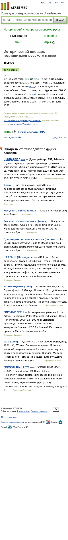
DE (49, 2)
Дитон (7, 184)
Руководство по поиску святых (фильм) (29, 239)
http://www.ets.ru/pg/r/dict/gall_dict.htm (22, 120)
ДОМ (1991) (11, 341)
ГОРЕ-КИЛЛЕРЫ (14, 312)
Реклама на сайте (39, 411)
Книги (18, 42)
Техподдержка (23, 411)
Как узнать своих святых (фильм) (25, 221)
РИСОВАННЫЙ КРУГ (16, 367)
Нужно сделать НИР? (31, 131)
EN (42, 2)
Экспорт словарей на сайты (14, 422)
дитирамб (15, 137)
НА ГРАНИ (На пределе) (19, 257)
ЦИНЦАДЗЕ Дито (14, 159)
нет (31, 86)
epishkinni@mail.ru (21, 124)
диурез (57, 137)
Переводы (50, 35)
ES (56, 2)
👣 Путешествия (9, 417)
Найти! (60, 20)
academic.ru (14, 6)
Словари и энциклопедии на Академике (31, 13)
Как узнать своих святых (20, 210)
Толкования (18, 35)
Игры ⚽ (49, 42)
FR (62, 2)
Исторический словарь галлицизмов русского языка (34, 29)
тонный (32, 94)
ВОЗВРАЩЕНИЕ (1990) (18, 286)
